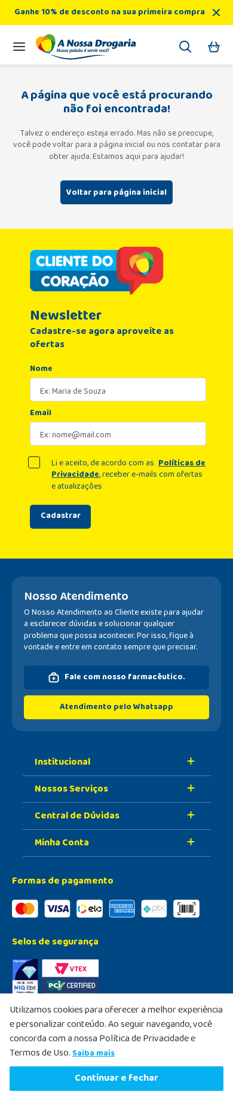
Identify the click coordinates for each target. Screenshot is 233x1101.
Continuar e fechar (116, 1078)
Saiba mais (93, 1053)
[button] (185, 48)
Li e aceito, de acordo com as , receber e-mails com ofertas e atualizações (128, 475)
